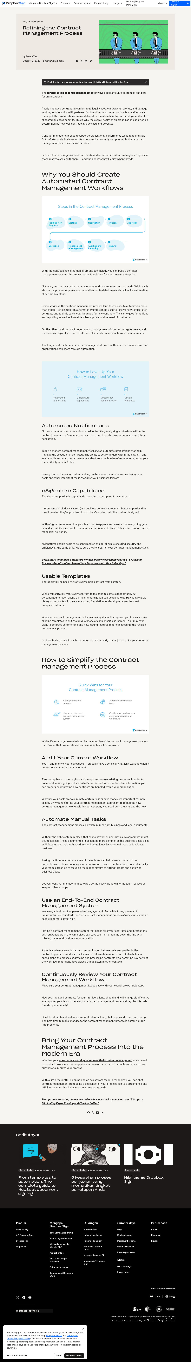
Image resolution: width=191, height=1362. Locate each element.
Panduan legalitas (125, 1247)
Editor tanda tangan (59, 1267)
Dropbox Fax (22, 1241)
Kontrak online (57, 1253)
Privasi (154, 1241)
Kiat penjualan (36, 22)
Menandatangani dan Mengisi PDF (60, 1245)
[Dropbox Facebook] (23, 1297)
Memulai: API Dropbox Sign (94, 1262)
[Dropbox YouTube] (29, 1297)
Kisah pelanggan (125, 1235)
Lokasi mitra (123, 1272)
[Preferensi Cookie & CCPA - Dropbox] (45, 1342)
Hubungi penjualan (93, 1235)
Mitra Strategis (124, 1267)
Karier (154, 1230)
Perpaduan (21, 1247)
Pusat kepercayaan (126, 1252)
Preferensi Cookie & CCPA (93, 1248)
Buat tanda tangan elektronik (58, 1260)
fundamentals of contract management (71, 93)
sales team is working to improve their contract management (95, 1060)
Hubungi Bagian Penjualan (135, 3)
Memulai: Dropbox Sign (95, 1255)
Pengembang (101, 3)
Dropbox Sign (22, 1230)
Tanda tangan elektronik (61, 1233)
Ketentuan (156, 1235)
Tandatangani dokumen (61, 1239)
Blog (25, 22)
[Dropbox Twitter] (17, 1297)
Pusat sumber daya (126, 1241)
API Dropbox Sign (24, 1235)
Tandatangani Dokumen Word (61, 1274)
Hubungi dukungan (93, 1241)
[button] (43, 3)
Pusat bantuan (90, 1230)
